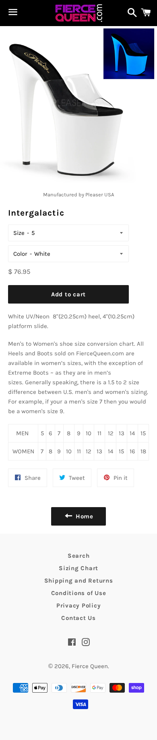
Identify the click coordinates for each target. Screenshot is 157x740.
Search (79, 555)
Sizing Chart (78, 568)
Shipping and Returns (78, 580)
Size (19, 232)
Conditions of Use (78, 593)
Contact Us (78, 618)
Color (20, 253)
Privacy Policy (78, 605)
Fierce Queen (90, 666)
